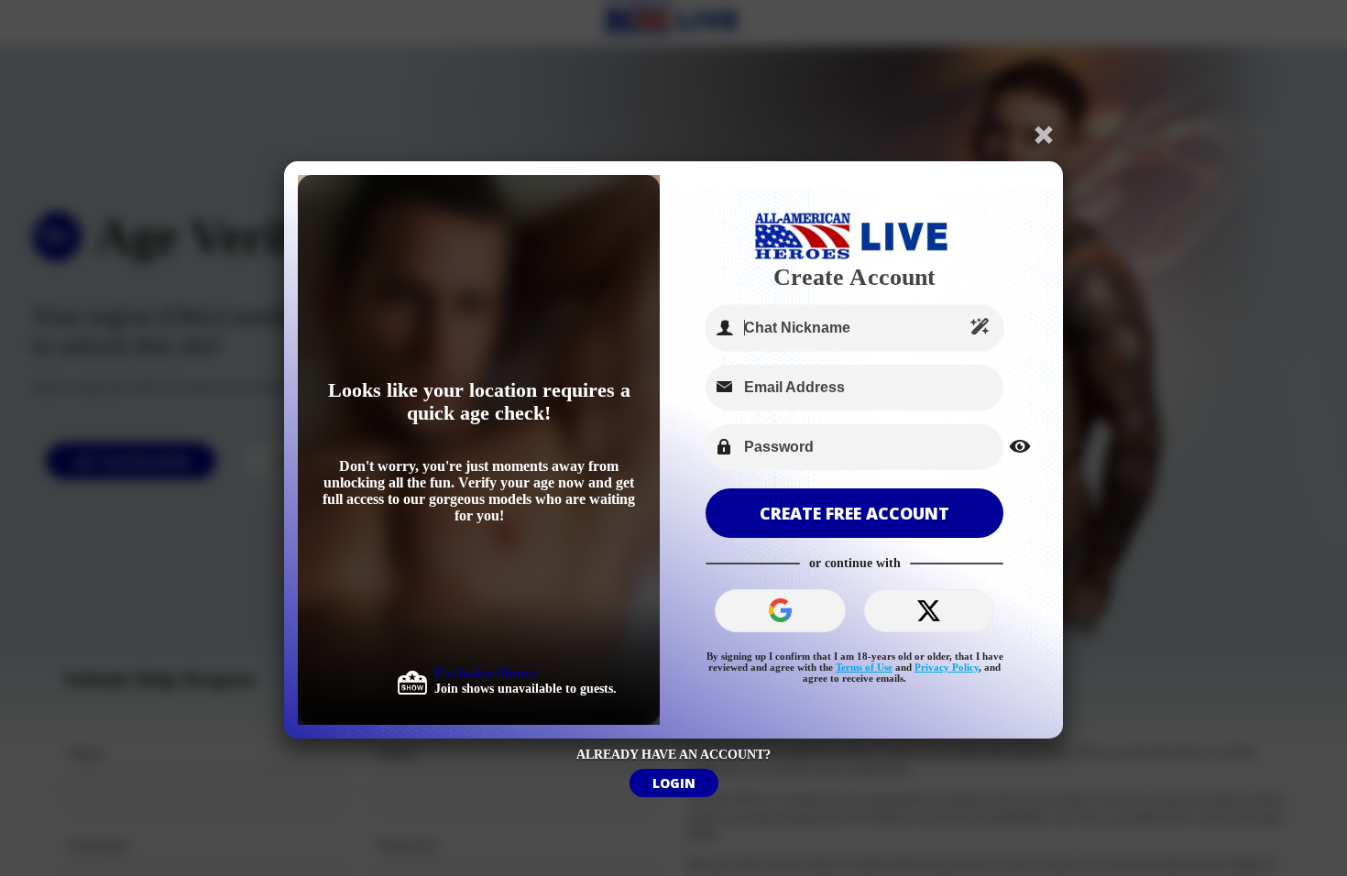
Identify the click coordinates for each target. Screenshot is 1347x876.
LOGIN (673, 783)
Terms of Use (864, 667)
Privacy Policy (946, 667)
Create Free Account (854, 513)
